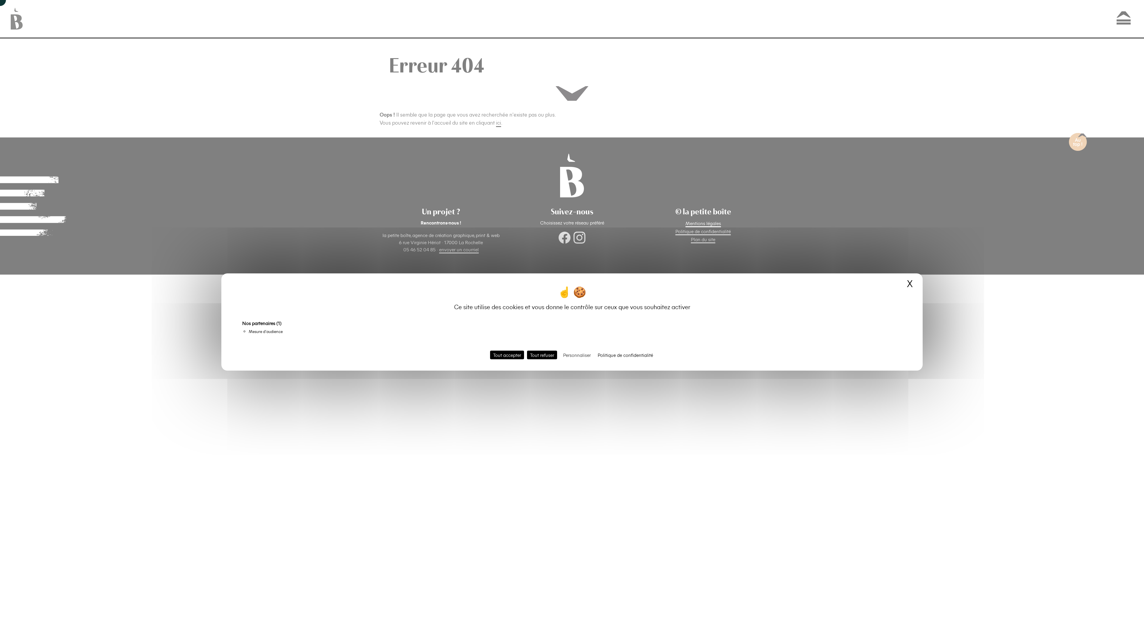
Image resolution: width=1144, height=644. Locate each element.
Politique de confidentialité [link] (625, 355)
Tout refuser (542, 355)
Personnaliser (577, 355)
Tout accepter (507, 355)
